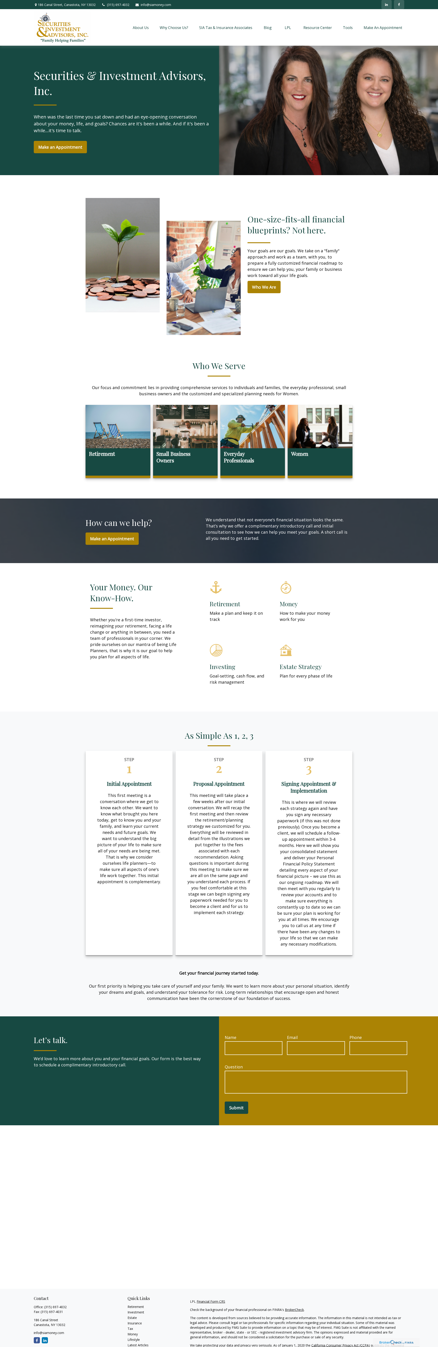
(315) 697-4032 (118, 5)
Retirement (136, 1307)
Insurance (135, 1323)
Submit (236, 1107)
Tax (130, 1328)
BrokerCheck (294, 1309)
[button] (141, 27)
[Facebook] (399, 4)
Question (234, 1067)
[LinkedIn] (386, 4)
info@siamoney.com (156, 5)
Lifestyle (134, 1339)
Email (292, 1037)
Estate (132, 1317)
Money (133, 1334)
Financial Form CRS (211, 1301)
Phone (355, 1037)
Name (230, 1037)
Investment (136, 1312)
